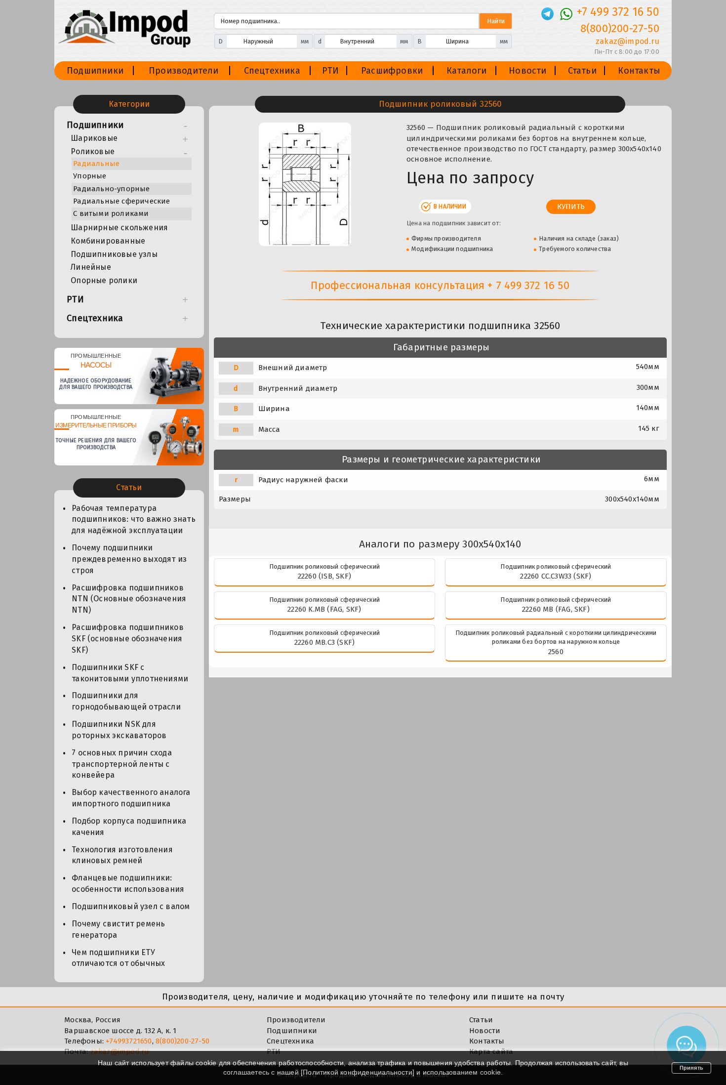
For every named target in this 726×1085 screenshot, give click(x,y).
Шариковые (94, 138)
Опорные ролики (104, 280)
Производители (184, 70)
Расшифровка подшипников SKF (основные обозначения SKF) (128, 639)
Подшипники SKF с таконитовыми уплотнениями (130, 673)
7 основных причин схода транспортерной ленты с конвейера (122, 764)
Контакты (639, 70)
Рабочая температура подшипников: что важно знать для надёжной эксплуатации (134, 519)
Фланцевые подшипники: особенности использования (128, 883)
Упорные (89, 175)
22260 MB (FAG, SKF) (556, 609)
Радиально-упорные (111, 188)
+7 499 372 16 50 (618, 12)
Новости (527, 70)
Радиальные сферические (121, 201)
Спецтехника (272, 70)
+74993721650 (129, 1041)
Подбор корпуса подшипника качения (129, 826)
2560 (556, 651)
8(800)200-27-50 (619, 28)
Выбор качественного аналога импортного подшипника (131, 798)
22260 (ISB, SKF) (324, 576)
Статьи (582, 70)
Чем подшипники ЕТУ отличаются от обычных (118, 958)
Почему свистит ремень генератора (118, 929)
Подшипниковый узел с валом (131, 906)
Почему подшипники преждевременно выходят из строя (129, 559)
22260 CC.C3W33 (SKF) (555, 576)
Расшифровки (392, 70)
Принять (691, 1068)
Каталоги (466, 70)
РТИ (330, 70)
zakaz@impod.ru (627, 41)
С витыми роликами (111, 213)
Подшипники (95, 70)
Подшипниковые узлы (114, 254)
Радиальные (96, 163)
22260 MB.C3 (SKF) (324, 642)
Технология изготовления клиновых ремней (122, 855)
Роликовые (93, 151)
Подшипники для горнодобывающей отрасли (126, 701)
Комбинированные (108, 241)
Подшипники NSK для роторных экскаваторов (119, 729)
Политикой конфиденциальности (357, 1072)
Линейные (91, 267)
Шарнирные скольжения (119, 227)
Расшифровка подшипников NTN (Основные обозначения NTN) (129, 599)
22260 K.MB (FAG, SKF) (324, 609)
